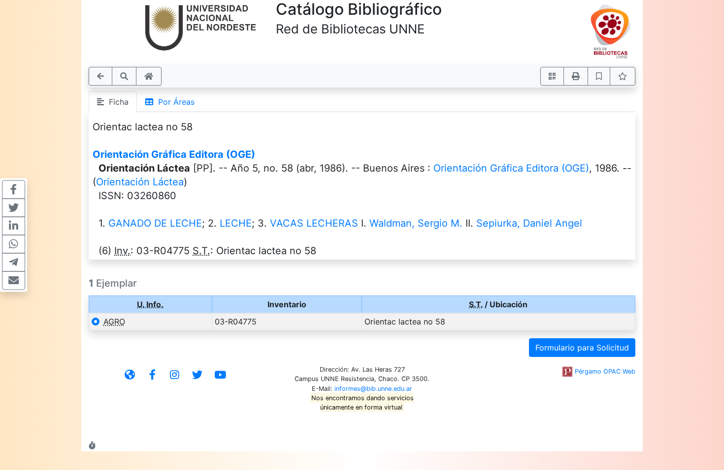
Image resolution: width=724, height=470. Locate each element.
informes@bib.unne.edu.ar (373, 388)
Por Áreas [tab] (174, 102)
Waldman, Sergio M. (415, 223)
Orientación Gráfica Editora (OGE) (174, 154)
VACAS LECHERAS (314, 223)
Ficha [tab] (116, 102)
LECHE (236, 223)
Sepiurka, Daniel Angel (529, 223)
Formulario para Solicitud (582, 347)
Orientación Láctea (140, 182)
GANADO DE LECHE (155, 223)
